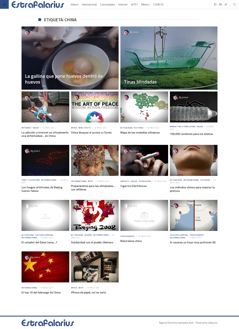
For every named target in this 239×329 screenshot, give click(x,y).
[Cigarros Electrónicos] (144, 160)
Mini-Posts (85, 127)
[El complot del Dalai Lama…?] (45, 215)
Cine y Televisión (31, 180)
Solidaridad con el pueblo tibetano (92, 242)
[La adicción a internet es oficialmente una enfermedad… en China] (45, 107)
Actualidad (126, 127)
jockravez (88, 205)
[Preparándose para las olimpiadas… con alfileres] (94, 160)
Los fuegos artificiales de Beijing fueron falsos (42, 189)
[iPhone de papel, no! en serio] (94, 267)
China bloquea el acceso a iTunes (91, 132)
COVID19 (158, 4)
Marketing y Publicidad (182, 126)
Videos (74, 4)
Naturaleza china (131, 241)
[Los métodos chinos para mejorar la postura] (193, 160)
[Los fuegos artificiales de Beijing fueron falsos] (45, 160)
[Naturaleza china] (144, 215)
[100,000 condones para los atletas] (193, 107)
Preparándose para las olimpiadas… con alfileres (93, 187)
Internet (123, 4)
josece (37, 32)
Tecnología (144, 181)
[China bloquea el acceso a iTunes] (94, 107)
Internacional (89, 4)
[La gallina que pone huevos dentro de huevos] (70, 58)
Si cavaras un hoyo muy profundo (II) (192, 242)
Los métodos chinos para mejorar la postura (192, 189)
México (145, 4)
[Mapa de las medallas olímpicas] (144, 107)
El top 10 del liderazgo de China (41, 292)
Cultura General (44, 235)
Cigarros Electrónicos (133, 186)
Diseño (88, 235)
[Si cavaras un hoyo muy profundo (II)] (193, 215)
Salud (36, 127)
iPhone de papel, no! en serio (88, 292)
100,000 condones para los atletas (191, 134)
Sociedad (205, 180)
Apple (74, 127)
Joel (36, 205)
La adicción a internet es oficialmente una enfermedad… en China (45, 134)
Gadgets (125, 181)
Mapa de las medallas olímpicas (140, 132)
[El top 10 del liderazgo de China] (45, 267)
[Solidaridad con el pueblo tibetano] (94, 215)
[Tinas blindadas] (168, 58)
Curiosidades (107, 4)
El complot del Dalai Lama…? (39, 242)
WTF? (134, 4)
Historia (138, 127)
